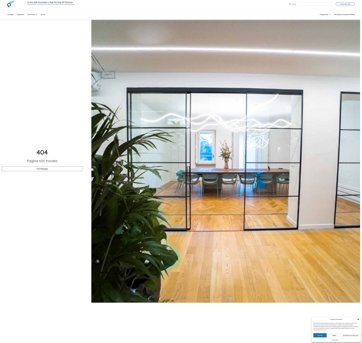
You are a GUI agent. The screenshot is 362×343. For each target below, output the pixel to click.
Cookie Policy (335, 339)
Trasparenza (324, 14)
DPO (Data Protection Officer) (344, 14)
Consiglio (10, 14)
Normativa (31, 14)
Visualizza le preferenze (350, 335)
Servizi (43, 14)
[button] (358, 319)
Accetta (320, 335)
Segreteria (20, 14)
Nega (334, 335)
